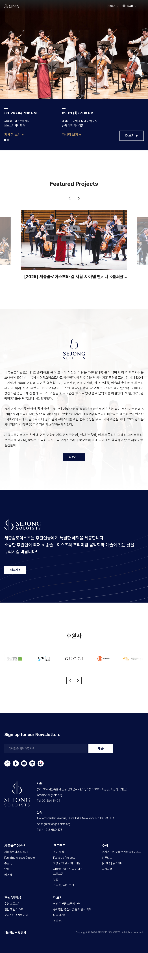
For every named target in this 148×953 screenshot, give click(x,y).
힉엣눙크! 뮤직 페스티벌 (66, 863)
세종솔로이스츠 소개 (16, 852)
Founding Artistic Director (20, 857)
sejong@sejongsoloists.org (53, 824)
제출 (100, 748)
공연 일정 (58, 852)
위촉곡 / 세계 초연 (63, 885)
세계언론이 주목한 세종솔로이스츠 (121, 852)
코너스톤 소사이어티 (16, 915)
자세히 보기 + (14, 134)
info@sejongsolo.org (49, 795)
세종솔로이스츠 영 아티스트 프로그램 (69, 871)
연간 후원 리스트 (13, 909)
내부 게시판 (60, 915)
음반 (55, 879)
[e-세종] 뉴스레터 (112, 863)
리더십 (8, 875)
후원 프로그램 (12, 903)
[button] (12, 49)
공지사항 (107, 869)
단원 (6, 869)
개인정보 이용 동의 (15, 932)
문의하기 (58, 921)
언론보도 (107, 857)
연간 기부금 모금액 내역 (67, 903)
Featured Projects (64, 857)
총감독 (8, 863)
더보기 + (131, 135)
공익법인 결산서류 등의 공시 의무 (72, 909)
